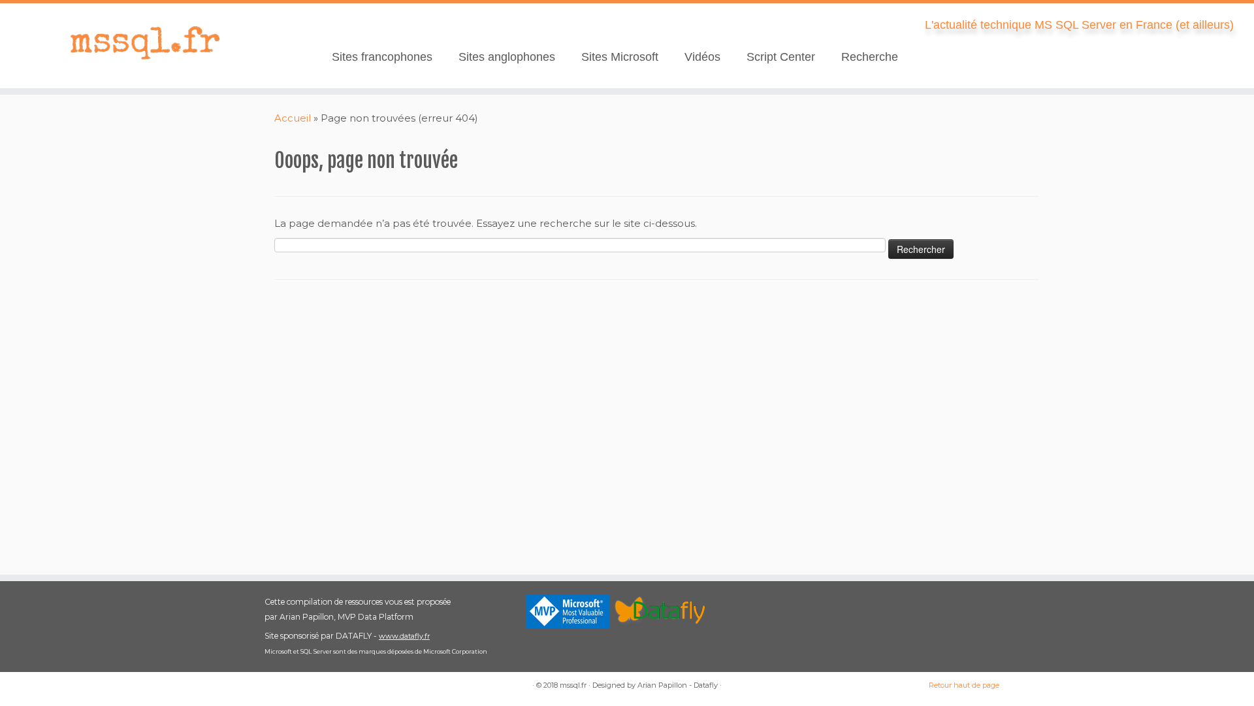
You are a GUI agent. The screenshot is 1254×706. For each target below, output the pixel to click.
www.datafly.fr (404, 636)
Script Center (781, 56)
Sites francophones (382, 56)
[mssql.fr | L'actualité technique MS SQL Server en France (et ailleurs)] (144, 42)
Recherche (869, 56)
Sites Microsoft (619, 56)
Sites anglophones (506, 56)
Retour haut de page (964, 685)
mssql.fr (573, 685)
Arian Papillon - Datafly (677, 685)
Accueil (292, 118)
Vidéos (702, 56)
